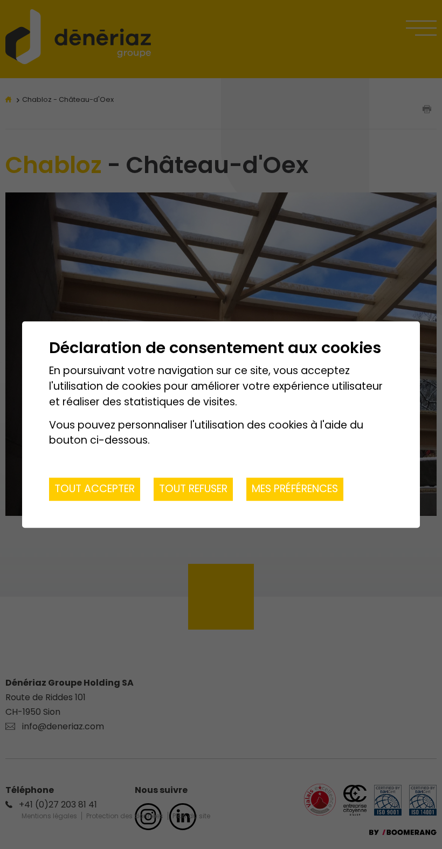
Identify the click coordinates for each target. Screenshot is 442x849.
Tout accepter (94, 488)
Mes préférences (295, 488)
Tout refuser (193, 488)
